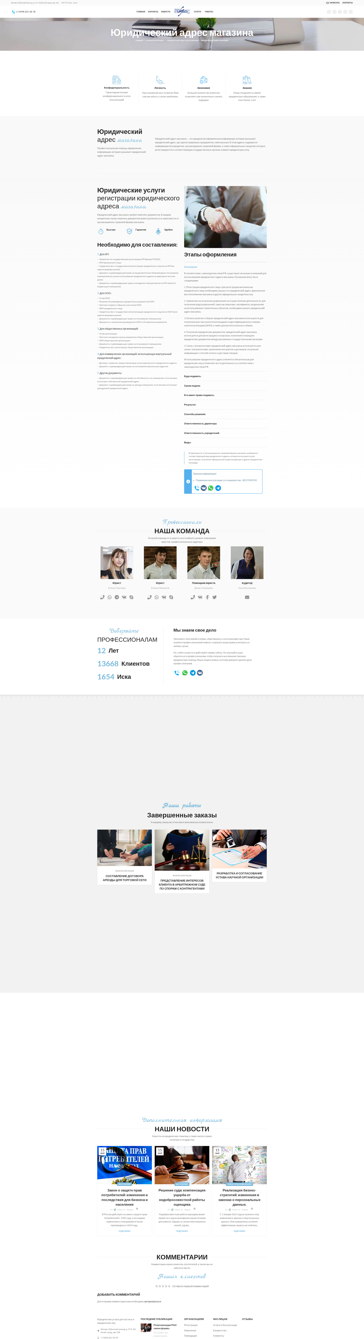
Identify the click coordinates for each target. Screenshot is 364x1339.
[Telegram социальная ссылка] (351, 12)
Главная (139, 40)
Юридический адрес (155, 40)
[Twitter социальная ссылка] (334, 12)
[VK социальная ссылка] (345, 12)
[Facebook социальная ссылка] (329, 12)
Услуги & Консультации (225, 1325)
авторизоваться (152, 1301)
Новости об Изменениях (239, 1184)
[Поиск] (323, 3)
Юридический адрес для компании (182, 40)
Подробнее (125, 1231)
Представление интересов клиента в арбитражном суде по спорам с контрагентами (182, 884)
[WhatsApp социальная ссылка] (340, 12)
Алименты (218, 1335)
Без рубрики (125, 1184)
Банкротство (220, 1330)
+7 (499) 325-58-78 (25, 11)
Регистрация (190, 1325)
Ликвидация (190, 1335)
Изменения (190, 1330)
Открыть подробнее (150, 832)
